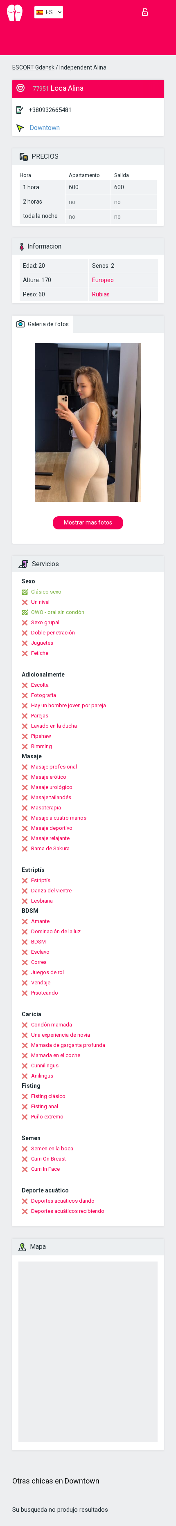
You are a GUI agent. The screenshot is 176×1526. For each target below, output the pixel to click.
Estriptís (40, 880)
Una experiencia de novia (60, 1035)
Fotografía (43, 695)
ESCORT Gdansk (33, 67)
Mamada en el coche (55, 1055)
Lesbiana (42, 901)
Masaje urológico (51, 787)
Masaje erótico (48, 777)
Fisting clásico (48, 1096)
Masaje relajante (50, 838)
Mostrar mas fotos (88, 522)
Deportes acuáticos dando (63, 1201)
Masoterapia (46, 807)
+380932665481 (50, 110)
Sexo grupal (45, 622)
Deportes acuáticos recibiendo (67, 1211)
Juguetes (42, 643)
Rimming (41, 746)
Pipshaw (41, 736)
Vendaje (40, 982)
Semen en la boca (52, 1148)
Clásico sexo (46, 592)
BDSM (38, 942)
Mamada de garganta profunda (68, 1045)
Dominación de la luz (56, 931)
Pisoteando (44, 993)
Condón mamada (51, 1025)
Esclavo (40, 952)
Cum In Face (45, 1169)
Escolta (40, 685)
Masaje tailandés (51, 797)
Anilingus (42, 1076)
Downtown (44, 128)
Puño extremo (47, 1117)
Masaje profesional (54, 767)
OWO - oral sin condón (57, 612)
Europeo (103, 280)
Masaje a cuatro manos (58, 818)
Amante (40, 921)
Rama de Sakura (50, 848)
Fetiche (39, 653)
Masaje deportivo (51, 828)
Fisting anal (44, 1106)
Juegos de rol (47, 972)
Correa (39, 962)
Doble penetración (53, 633)
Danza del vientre (51, 890)
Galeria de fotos (48, 324)
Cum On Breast (48, 1159)
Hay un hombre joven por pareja (68, 705)
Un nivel (40, 602)
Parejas (39, 716)
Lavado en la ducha (54, 726)
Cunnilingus (45, 1065)
